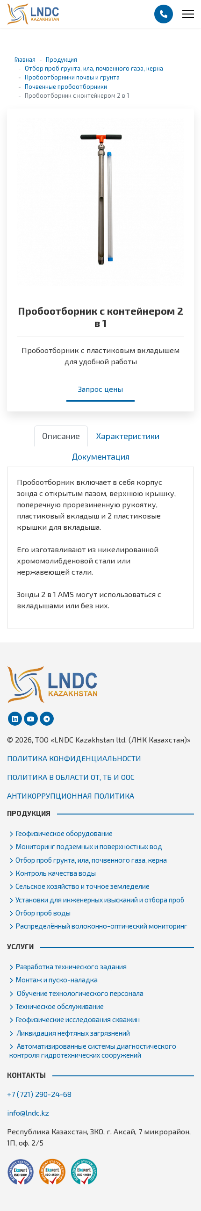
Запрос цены (100, 388)
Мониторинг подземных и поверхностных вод (88, 846)
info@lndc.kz (28, 1112)
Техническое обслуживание (59, 1006)
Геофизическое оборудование (64, 833)
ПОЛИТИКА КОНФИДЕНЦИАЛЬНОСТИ (74, 758)
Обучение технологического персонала (79, 993)
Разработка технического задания (71, 966)
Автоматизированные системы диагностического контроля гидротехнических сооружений (92, 1050)
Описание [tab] (61, 436)
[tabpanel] (100, 543)
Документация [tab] (100, 456)
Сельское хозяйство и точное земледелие (82, 886)
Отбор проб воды (43, 912)
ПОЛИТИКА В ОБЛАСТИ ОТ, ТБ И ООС (71, 776)
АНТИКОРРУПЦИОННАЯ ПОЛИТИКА (70, 795)
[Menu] (188, 14)
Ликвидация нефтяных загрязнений (72, 1033)
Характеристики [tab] (127, 436)
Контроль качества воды (55, 873)
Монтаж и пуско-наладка (56, 979)
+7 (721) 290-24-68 (39, 1093)
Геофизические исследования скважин (77, 1019)
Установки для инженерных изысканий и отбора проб (99, 899)
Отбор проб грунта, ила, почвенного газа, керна (91, 860)
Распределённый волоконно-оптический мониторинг (101, 926)
